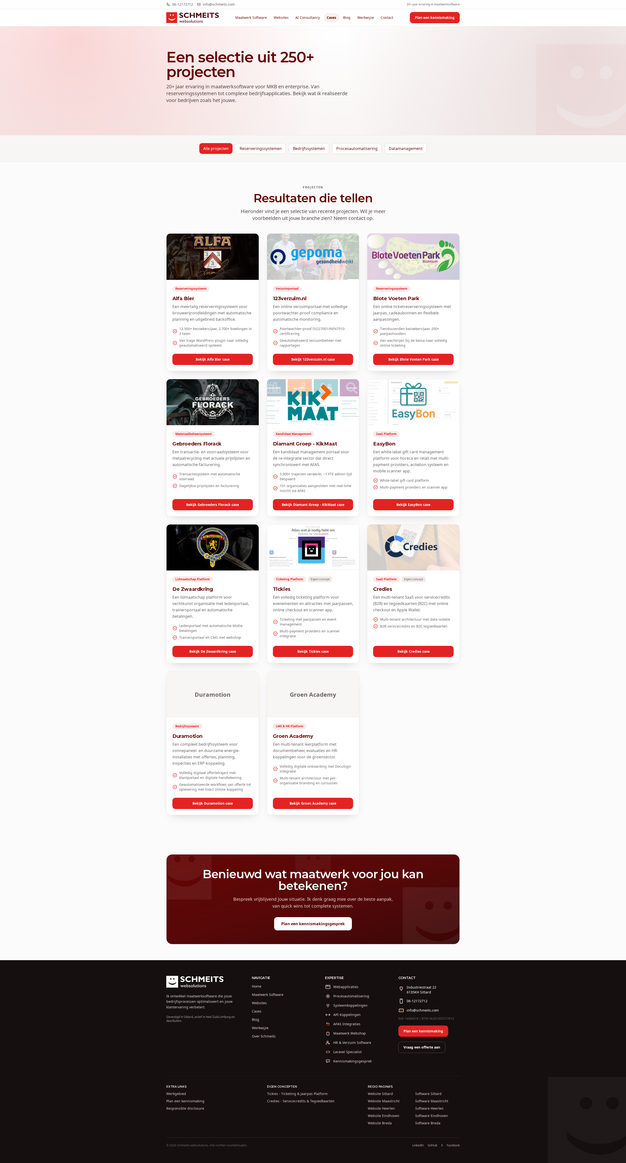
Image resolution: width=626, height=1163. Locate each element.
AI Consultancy (307, 17)
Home (256, 986)
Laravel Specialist (347, 1051)
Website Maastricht (384, 1101)
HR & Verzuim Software (352, 1042)
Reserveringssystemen (261, 148)
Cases (331, 17)
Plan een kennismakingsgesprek (313, 923)
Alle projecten (216, 148)
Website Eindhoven (383, 1115)
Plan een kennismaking (435, 17)
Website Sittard (380, 1093)
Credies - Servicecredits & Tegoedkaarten (301, 1101)
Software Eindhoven (431, 1115)
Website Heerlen (381, 1108)
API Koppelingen (347, 1014)
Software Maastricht (431, 1101)
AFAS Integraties (346, 1024)
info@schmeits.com (219, 4)
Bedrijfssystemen (309, 148)
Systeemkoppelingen (350, 1005)
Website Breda (380, 1123)
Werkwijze (365, 17)
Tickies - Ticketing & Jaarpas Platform (297, 1093)
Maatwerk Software (251, 17)
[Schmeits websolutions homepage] (192, 17)
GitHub (432, 1145)
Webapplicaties (345, 986)
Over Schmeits (264, 1036)
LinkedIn (418, 1145)
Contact (387, 17)
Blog (346, 17)
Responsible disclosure (185, 1108)
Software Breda (427, 1123)
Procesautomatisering (357, 148)
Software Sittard (428, 1093)
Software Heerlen (429, 1108)
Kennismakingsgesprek (352, 1061)
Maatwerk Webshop (349, 1033)
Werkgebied (176, 1093)
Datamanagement (406, 148)
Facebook (453, 1145)
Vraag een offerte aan (421, 1047)
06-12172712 (182, 4)
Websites (281, 17)
